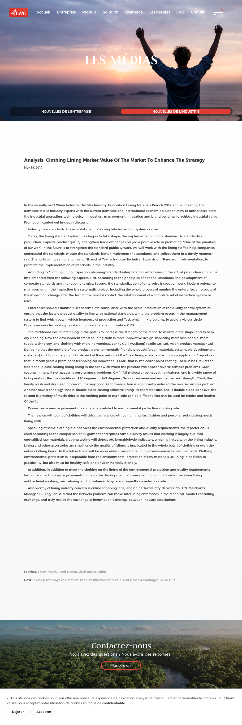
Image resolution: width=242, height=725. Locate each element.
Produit (89, 12)
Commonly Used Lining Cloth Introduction (73, 571)
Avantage (134, 12)
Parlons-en (121, 665)
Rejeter (18, 712)
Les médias (159, 12)
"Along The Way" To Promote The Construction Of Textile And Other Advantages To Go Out (104, 580)
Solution (111, 12)
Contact (198, 12)
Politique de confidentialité (103, 703)
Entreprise (66, 12)
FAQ (180, 12)
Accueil (43, 12)
